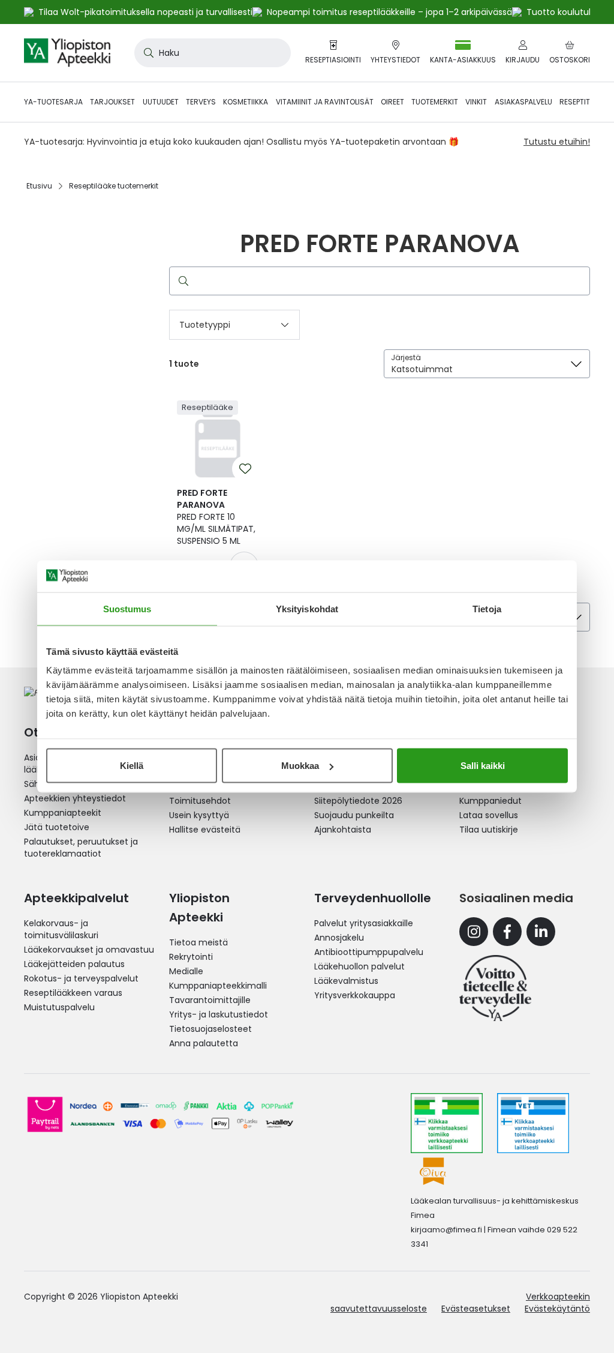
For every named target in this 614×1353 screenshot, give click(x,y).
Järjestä (406, 357)
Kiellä (131, 766)
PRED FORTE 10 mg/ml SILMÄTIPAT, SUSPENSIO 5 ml (216, 517)
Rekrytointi (191, 957)
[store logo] (67, 52)
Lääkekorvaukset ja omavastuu (89, 950)
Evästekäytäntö (557, 1309)
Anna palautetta (203, 1043)
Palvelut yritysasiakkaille (363, 923)
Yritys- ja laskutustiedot (218, 1014)
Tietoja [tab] (486, 608)
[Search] (181, 281)
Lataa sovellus (488, 815)
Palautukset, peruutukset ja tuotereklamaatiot (81, 848)
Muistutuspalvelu (59, 1007)
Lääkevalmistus (346, 981)
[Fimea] (447, 1123)
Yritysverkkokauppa (354, 995)
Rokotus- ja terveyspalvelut (81, 978)
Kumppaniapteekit (62, 813)
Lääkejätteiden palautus (74, 964)
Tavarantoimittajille (210, 1000)
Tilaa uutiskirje (488, 830)
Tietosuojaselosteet (210, 1029)
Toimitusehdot (200, 801)
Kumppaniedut (490, 801)
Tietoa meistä (198, 942)
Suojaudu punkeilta (354, 815)
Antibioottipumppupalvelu (368, 952)
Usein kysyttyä (199, 815)
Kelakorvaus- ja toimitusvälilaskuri (61, 929)
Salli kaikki (482, 766)
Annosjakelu (339, 938)
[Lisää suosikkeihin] (245, 469)
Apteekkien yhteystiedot (75, 798)
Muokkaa (300, 766)
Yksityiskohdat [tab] (307, 608)
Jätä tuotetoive (56, 827)
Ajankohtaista (342, 830)
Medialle (186, 971)
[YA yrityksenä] (495, 988)
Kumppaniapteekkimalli (218, 986)
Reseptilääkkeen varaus (73, 993)
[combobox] (212, 52)
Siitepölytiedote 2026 (358, 801)
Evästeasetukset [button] (475, 1309)
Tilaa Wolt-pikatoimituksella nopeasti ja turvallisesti (145, 12)
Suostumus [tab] (127, 608)
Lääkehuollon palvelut (359, 966)
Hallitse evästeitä (204, 830)
